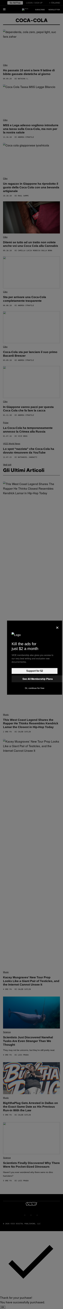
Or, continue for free (34, 688)
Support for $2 (34, 671)
